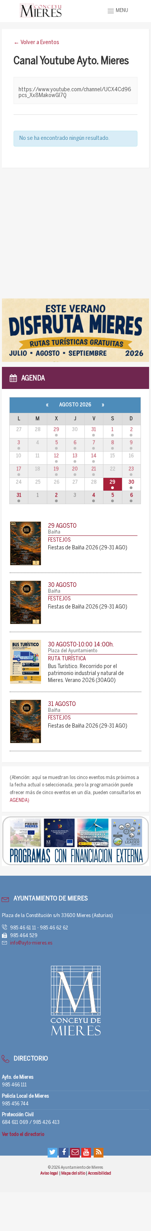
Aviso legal (49, 1173)
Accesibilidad (99, 1173)
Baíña (54, 532)
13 (75, 456)
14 (93, 456)
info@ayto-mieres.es (31, 943)
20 (75, 469)
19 (56, 469)
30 (131, 482)
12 (56, 456)
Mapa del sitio (73, 1173)
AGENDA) (19, 800)
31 (93, 429)
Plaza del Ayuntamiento (72, 650)
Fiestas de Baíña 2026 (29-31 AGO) (87, 548)
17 (19, 469)
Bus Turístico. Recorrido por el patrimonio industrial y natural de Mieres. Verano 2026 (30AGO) (86, 673)
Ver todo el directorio (23, 1134)
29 (56, 429)
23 (131, 469)
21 (93, 469)
